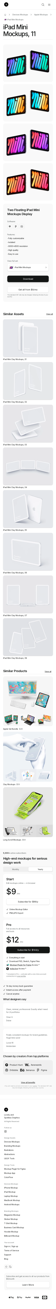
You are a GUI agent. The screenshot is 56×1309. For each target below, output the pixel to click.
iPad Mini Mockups (15, 19)
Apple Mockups (41, 14)
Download (28, 279)
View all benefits (28, 1082)
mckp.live (14, 968)
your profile (21, 976)
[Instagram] (5, 1131)
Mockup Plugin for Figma (20, 965)
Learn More (28, 1285)
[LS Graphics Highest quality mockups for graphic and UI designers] (6, 4)
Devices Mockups (20, 14)
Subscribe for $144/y (28, 950)
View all (49, 314)
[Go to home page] (5, 14)
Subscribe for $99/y (28, 901)
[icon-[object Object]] (43, 4)
